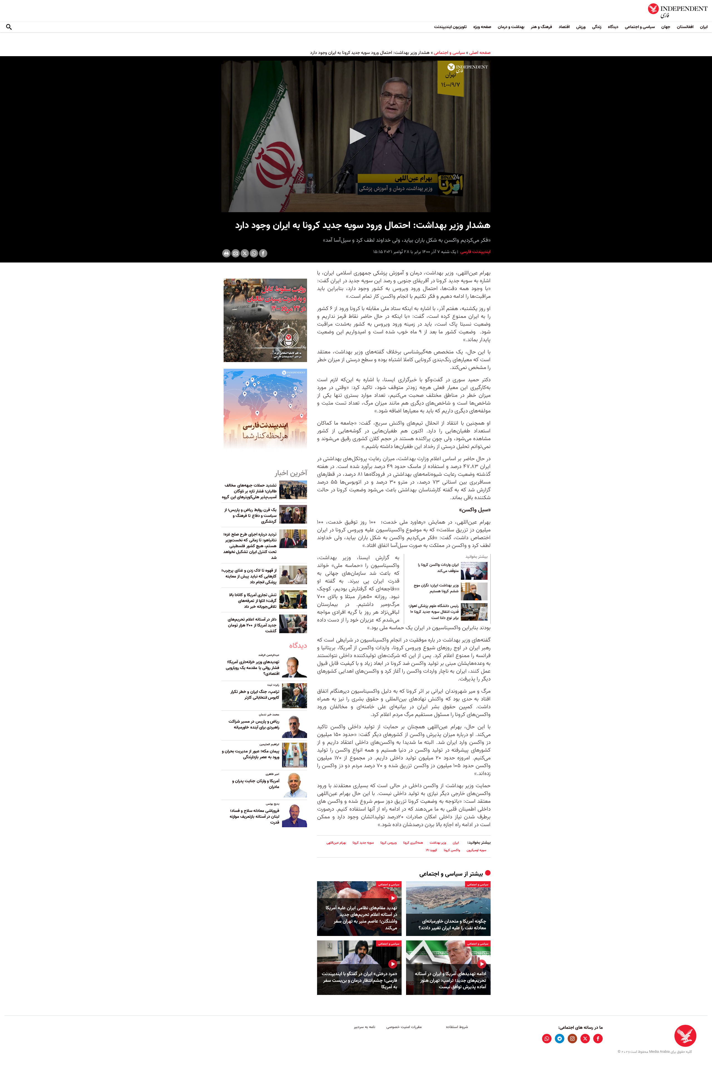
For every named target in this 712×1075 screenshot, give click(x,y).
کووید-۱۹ (431, 850)
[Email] (235, 253)
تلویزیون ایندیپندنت (450, 27)
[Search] (9, 27)
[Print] (226, 253)
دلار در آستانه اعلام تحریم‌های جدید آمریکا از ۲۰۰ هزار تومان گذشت (252, 625)
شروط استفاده (457, 1027)
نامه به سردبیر (364, 1027)
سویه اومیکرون (476, 850)
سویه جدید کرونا (363, 842)
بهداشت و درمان (511, 27)
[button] (356, 136)
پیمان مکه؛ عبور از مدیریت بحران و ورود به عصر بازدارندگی (250, 754)
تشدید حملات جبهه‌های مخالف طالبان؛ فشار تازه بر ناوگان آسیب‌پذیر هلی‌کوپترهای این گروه (249, 491)
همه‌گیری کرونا (413, 842)
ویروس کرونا (388, 842)
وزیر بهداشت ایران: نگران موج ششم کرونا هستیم (436, 589)
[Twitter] (245, 253)
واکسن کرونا (452, 850)
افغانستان (685, 27)
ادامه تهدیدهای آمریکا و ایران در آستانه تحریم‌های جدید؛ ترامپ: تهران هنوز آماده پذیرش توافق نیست (450, 980)
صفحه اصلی (480, 52)
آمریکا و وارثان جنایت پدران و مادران (255, 784)
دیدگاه (613, 27)
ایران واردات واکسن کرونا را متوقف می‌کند (438, 568)
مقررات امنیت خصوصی (404, 1027)
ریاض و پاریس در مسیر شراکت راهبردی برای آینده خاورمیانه (254, 724)
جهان (665, 27)
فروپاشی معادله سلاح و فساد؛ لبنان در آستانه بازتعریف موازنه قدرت (254, 817)
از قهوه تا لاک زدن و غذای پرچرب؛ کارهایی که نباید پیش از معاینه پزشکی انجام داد (248, 576)
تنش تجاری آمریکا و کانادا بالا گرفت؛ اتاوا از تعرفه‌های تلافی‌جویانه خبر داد (252, 601)
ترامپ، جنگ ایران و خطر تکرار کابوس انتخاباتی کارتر (255, 694)
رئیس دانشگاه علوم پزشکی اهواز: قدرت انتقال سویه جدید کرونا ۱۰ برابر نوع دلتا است (434, 612)
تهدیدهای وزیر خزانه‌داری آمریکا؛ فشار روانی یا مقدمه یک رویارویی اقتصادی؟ (252, 668)
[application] (356, 136)
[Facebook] (263, 253)
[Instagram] (572, 1038)
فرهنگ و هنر (541, 27)
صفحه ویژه (482, 27)
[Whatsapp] (254, 253)
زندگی (596, 27)
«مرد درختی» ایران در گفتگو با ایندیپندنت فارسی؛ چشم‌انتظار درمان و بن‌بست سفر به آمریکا (359, 980)
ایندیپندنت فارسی (475, 252)
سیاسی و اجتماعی (640, 27)
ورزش (580, 27)
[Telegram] (559, 1038)
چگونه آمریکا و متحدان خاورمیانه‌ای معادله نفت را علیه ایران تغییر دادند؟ (452, 925)
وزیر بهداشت (438, 842)
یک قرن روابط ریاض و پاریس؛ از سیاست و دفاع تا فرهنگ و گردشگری (250, 516)
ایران (704, 27)
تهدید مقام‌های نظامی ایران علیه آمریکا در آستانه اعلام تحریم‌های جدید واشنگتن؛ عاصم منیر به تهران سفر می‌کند (361, 918)
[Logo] (468, 68)
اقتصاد (564, 27)
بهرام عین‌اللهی (336, 842)
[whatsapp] (547, 1038)
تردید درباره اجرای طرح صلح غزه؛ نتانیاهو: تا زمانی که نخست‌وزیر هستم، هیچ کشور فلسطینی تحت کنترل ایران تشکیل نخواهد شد (249, 546)
